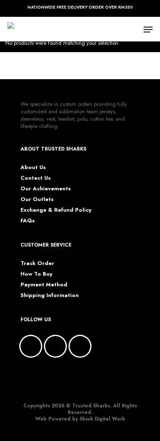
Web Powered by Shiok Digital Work (80, 419)
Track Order (37, 263)
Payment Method (44, 284)
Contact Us (36, 178)
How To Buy (37, 274)
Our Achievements (46, 188)
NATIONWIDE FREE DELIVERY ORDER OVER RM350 (80, 7)
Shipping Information (50, 295)
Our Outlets (37, 199)
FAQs (28, 220)
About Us (33, 167)
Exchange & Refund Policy (56, 210)
